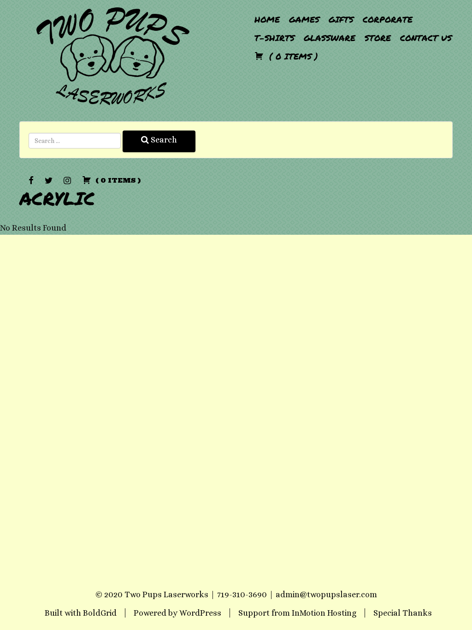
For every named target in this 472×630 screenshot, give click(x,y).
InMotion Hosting (324, 613)
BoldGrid (100, 613)
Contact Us (426, 38)
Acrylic (57, 198)
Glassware (329, 38)
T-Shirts (274, 38)
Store (378, 38)
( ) (292, 56)
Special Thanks (402, 613)
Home (267, 19)
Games (304, 19)
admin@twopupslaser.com (326, 594)
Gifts (341, 19)
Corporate (388, 19)
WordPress (200, 613)
